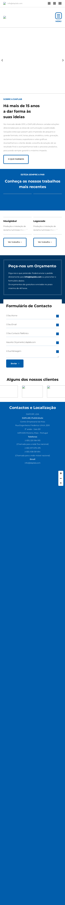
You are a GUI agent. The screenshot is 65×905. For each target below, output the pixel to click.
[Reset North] (60, 483)
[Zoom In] (60, 473)
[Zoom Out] (60, 478)
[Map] (32, 494)
